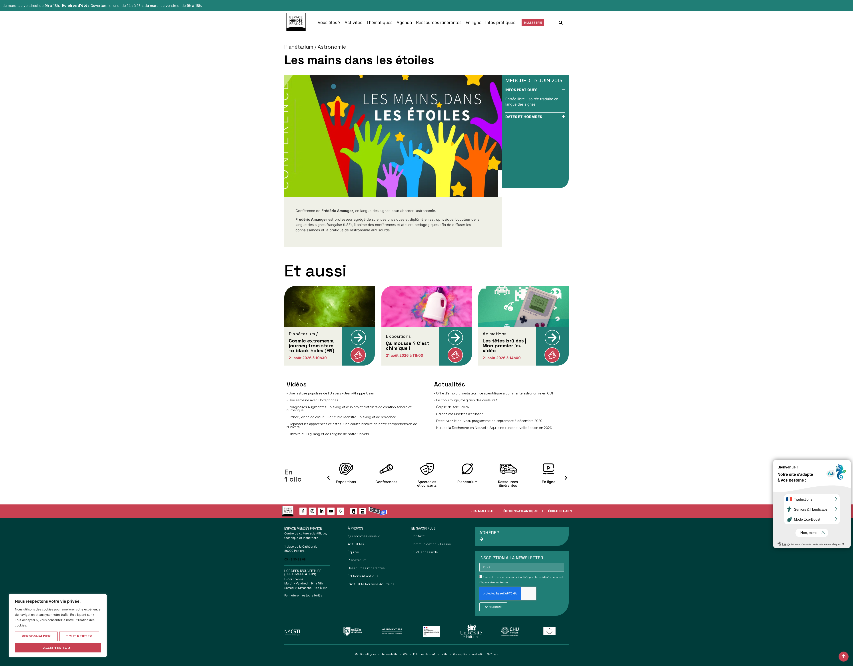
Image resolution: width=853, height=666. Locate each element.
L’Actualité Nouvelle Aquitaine (371, 584)
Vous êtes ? (329, 22)
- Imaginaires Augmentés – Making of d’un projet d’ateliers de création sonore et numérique (349, 408)
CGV (405, 654)
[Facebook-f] (303, 511)
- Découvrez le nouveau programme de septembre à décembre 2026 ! (489, 421)
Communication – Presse (431, 544)
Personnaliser (36, 636)
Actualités (356, 544)
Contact (418, 536)
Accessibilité (390, 654)
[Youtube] (331, 511)
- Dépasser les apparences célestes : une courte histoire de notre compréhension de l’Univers (352, 425)
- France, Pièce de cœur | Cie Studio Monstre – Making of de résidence (341, 417)
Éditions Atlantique (520, 511)
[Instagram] (312, 511)
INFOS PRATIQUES (521, 90)
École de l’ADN (560, 511)
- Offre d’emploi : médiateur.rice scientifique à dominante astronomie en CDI (493, 393)
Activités (353, 22)
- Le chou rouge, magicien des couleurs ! (465, 400)
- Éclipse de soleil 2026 (451, 407)
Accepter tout (57, 648)
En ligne (473, 22)
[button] (560, 22)
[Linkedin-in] (321, 511)
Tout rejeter (79, 636)
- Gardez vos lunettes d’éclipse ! (458, 414)
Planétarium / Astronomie (315, 47)
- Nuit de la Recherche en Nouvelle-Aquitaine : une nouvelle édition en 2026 (493, 428)
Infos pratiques (500, 22)
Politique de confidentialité (430, 654)
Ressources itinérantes (439, 22)
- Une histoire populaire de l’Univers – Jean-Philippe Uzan (330, 393)
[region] (58, 625)
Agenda (404, 22)
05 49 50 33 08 (295, 559)
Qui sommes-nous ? (364, 536)
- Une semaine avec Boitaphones (312, 400)
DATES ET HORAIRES (523, 116)
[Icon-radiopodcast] (340, 511)
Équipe (353, 552)
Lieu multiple (482, 511)
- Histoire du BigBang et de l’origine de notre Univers (328, 434)
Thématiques (379, 22)
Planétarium (357, 560)
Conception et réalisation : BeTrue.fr (475, 654)
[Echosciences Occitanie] (362, 511)
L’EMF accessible (424, 552)
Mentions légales (365, 654)
